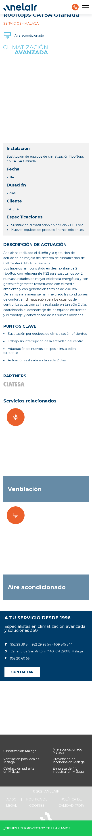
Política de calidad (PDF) (71, 802)
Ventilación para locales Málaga (21, 760)
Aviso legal (11, 802)
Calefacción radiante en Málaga (19, 770)
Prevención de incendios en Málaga (69, 760)
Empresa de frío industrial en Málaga (68, 770)
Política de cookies (37, 802)
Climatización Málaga (19, 751)
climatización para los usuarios (48, 299)
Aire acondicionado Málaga (67, 751)
